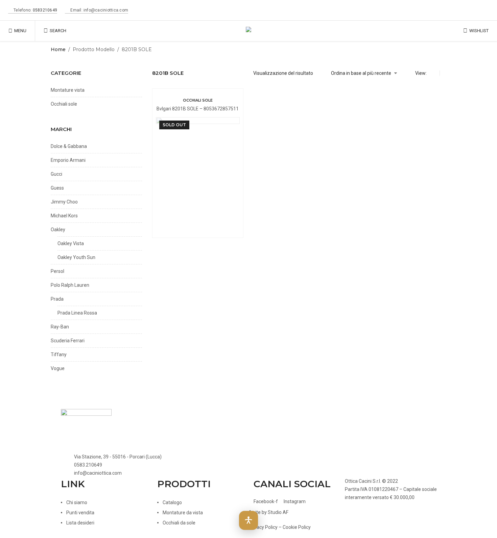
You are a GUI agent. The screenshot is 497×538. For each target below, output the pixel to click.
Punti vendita (80, 512)
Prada (57, 299)
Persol (57, 271)
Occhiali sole (198, 100)
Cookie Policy (297, 527)
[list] (444, 73)
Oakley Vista (70, 243)
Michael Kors (64, 215)
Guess (57, 188)
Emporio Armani (68, 160)
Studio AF (278, 512)
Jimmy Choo (64, 202)
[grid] (434, 73)
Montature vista (68, 90)
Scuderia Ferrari (68, 340)
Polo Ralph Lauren (70, 285)
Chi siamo (76, 502)
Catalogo (172, 502)
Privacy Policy (263, 527)
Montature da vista (183, 512)
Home (58, 49)
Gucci (56, 174)
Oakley (58, 229)
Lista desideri (80, 522)
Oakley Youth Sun (76, 257)
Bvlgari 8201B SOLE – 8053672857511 (198, 108)
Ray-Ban (60, 326)
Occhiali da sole (179, 522)
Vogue (58, 368)
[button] (248, 520)
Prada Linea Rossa (77, 313)
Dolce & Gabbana (69, 146)
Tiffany (59, 354)
